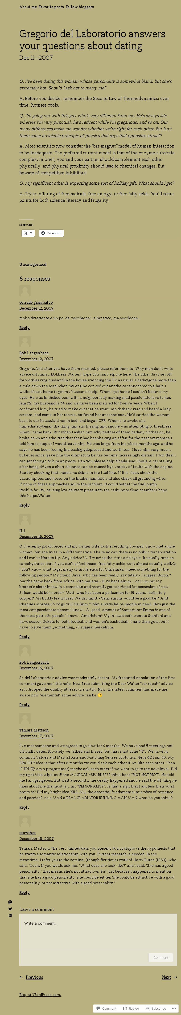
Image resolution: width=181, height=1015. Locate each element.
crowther (27, 832)
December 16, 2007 (36, 536)
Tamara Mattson (34, 730)
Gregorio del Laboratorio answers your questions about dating (92, 39)
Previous (34, 976)
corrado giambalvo (36, 302)
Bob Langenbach (34, 353)
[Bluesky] (10, 909)
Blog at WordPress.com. (40, 994)
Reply (24, 327)
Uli (22, 530)
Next (166, 976)
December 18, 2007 (36, 838)
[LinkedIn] (10, 915)
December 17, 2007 (36, 736)
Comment (160, 957)
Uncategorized (32, 264)
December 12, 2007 (36, 308)
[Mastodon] (10, 902)
